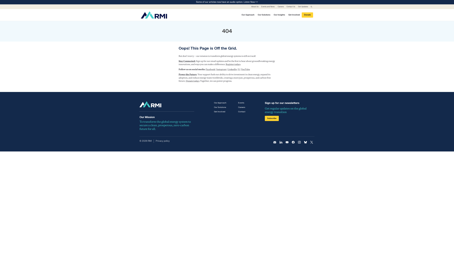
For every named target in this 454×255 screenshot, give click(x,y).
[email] (275, 142)
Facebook (210, 69)
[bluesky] (305, 142)
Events (241, 103)
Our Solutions (264, 15)
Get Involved (294, 15)
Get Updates (303, 7)
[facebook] (293, 142)
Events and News (268, 7)
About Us (254, 7)
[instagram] (299, 142)
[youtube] (287, 142)
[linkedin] (281, 142)
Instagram (221, 69)
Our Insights (279, 15)
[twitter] (311, 142)
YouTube (245, 69)
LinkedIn (232, 69)
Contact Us (290, 7)
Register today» (233, 64)
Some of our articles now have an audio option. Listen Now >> (227, 2)
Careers (281, 7)
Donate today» (193, 81)
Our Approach (248, 15)
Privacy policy (163, 141)
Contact (241, 111)
